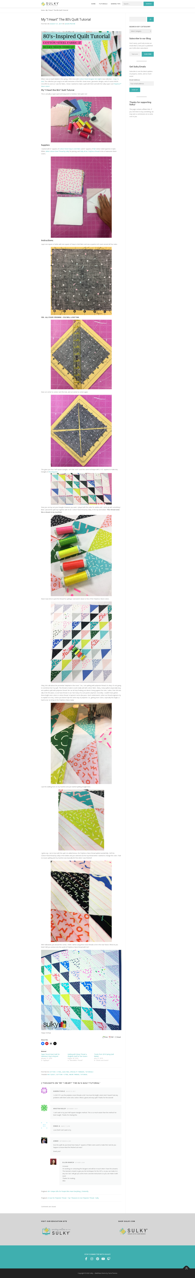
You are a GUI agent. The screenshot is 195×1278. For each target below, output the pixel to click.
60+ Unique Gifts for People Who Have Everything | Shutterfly (68, 1191)
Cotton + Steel (55, 1072)
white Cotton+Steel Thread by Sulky (57, 151)
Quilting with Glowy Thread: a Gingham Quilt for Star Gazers (77, 1055)
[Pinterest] (97, 1258)
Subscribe (147, 54)
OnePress (98, 1273)
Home (93, 4)
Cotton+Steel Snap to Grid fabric (70, 149)
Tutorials (103, 4)
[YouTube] (103, 1258)
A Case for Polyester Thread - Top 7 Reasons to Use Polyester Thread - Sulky (73, 1198)
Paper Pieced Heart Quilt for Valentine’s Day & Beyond (50, 1055)
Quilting (65, 1072)
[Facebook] (86, 1258)
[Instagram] (91, 1258)
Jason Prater (70, 24)
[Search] (150, 19)
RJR (94, 149)
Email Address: (134, 80)
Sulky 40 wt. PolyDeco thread (89, 151)
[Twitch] (108, 1258)
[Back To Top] (186, 1268)
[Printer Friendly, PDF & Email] (111, 1037)
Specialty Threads (77, 1072)
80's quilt (51, 1074)
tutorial (83, 1074)
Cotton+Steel (83, 79)
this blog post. (53, 472)
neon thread (74, 1074)
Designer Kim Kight (94, 79)
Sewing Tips (115, 4)
